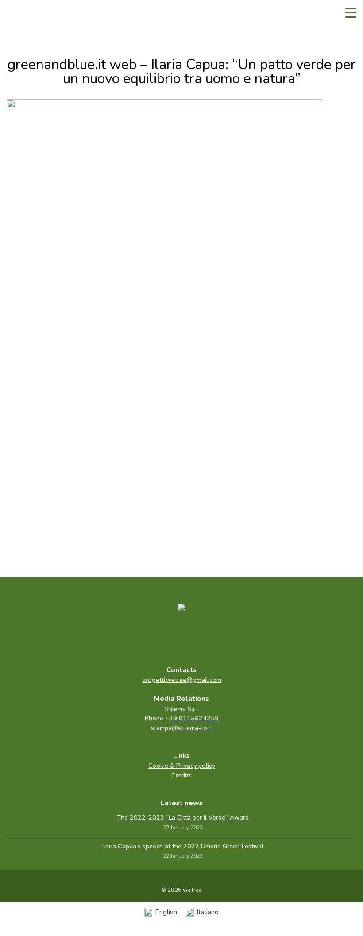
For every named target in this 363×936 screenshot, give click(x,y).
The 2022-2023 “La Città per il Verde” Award (183, 817)
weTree (33, 13)
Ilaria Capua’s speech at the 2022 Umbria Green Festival (182, 846)
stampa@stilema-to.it (181, 727)
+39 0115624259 (192, 718)
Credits (181, 775)
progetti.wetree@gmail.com (181, 679)
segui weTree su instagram (200, 636)
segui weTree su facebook (163, 636)
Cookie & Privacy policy (181, 765)
